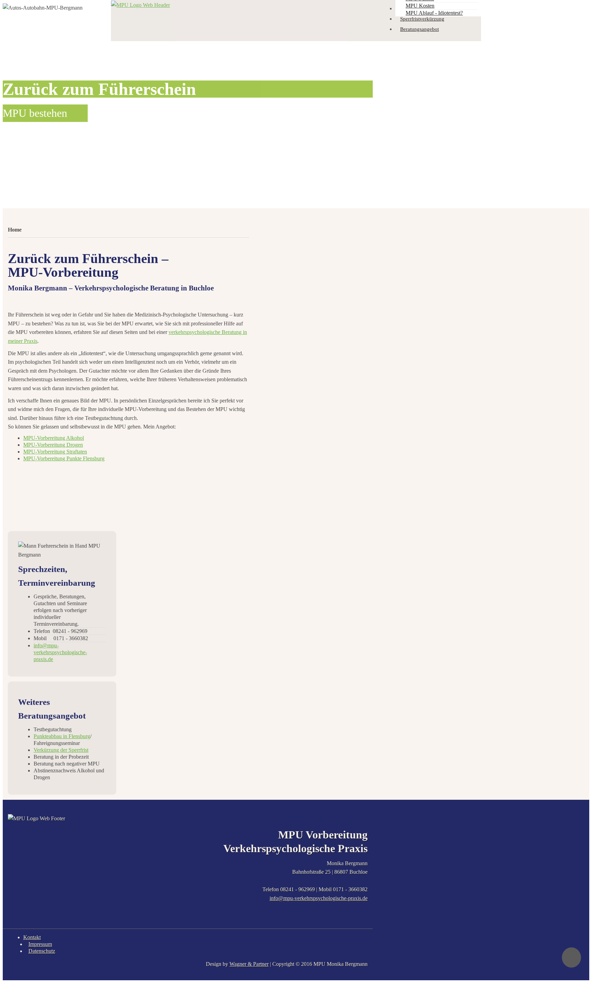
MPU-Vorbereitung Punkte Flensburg (63, 458)
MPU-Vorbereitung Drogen (53, 445)
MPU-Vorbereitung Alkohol (53, 438)
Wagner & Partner (249, 964)
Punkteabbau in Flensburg (62, 736)
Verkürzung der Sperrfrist (61, 750)
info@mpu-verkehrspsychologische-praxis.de (319, 898)
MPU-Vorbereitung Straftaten (55, 452)
